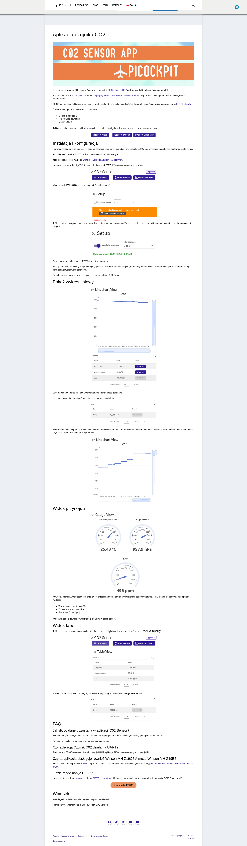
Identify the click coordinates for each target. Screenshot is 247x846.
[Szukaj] (192, 5)
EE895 (84, 763)
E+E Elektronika (183, 104)
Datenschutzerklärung (99, 836)
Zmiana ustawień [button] (59, 841)
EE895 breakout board (103, 778)
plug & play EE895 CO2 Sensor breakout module (116, 95)
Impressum (82, 836)
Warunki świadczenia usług (63, 836)
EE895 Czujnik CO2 (117, 90)
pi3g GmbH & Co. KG (185, 836)
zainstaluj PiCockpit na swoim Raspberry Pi (101, 160)
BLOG (95, 5)
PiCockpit (190, 838)
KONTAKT (117, 5)
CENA (105, 5)
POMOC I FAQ (81, 5)
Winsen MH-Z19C (118, 758)
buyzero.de (81, 95)
